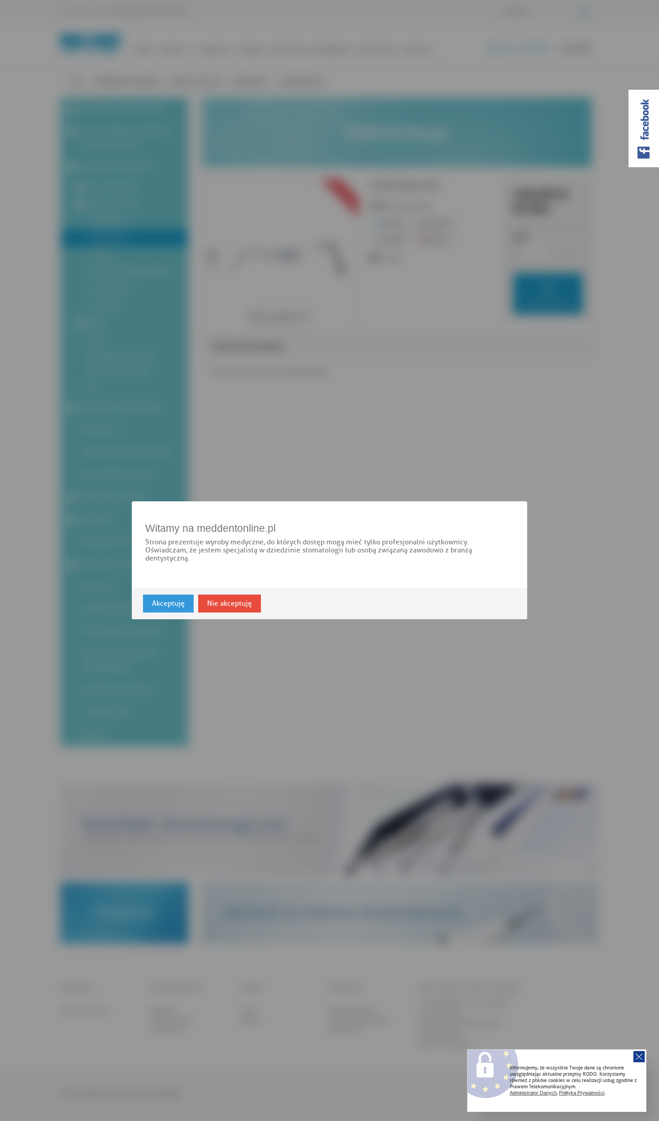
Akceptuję (168, 604)
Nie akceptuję (229, 604)
